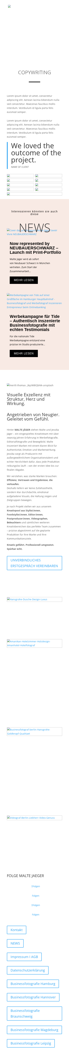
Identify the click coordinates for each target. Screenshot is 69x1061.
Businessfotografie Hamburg (33, 983)
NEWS (15, 943)
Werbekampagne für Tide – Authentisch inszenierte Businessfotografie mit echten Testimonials (35, 323)
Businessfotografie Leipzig (31, 1043)
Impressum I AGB (24, 956)
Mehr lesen (24, 280)
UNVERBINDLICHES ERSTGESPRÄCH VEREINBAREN (34, 563)
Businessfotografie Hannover (33, 997)
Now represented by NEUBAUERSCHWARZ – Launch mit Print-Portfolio (35, 248)
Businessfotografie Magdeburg (34, 1030)
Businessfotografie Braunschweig (25, 1013)
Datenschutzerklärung (28, 970)
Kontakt (17, 930)
